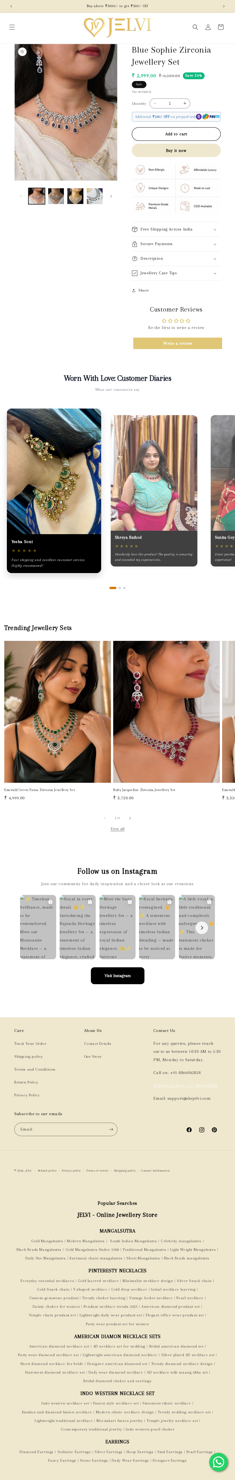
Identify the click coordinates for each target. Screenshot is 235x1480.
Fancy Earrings (62, 1460)
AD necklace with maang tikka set (177, 1372)
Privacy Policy (27, 1095)
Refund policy (47, 1170)
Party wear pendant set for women (117, 1324)
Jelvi (29, 1170)
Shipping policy (28, 1056)
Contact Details (97, 1043)
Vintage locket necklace (151, 1298)
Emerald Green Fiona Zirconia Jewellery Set (39, 790)
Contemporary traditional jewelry (91, 1429)
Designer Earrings (170, 1460)
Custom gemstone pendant (54, 1298)
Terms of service (97, 1170)
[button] (12, 27)
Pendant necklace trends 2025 (111, 1306)
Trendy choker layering (103, 1298)
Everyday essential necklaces (47, 1281)
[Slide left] (20, 196)
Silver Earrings (109, 1452)
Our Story (93, 1056)
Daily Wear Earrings (130, 1460)
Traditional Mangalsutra (144, 1249)
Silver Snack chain (194, 1281)
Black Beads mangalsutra (186, 1258)
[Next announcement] (224, 6)
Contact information (155, 1170)
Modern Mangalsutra (86, 1241)
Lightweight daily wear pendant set (111, 1315)
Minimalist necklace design (148, 1281)
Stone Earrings (94, 1460)
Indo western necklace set (65, 1403)
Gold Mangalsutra (47, 1241)
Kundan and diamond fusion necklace (57, 1412)
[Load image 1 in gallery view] (36, 196)
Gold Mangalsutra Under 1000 (92, 1249)
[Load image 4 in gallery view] (95, 196)
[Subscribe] (111, 1129)
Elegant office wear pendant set (175, 1315)
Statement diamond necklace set (55, 1372)
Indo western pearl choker (150, 1429)
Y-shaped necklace (90, 1289)
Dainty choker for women (56, 1306)
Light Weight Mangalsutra (193, 1249)
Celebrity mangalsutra (181, 1241)
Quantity (139, 103)
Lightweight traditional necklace (64, 1420)
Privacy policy (71, 1170)
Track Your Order (30, 1043)
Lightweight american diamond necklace (120, 1355)
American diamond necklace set (59, 1346)
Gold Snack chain (53, 1289)
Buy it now (176, 150)
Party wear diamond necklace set (48, 1355)
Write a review (177, 343)
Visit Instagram (118, 975)
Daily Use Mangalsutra (46, 1258)
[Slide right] (111, 196)
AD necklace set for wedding (119, 1346)
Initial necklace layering (173, 1289)
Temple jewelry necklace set (172, 1420)
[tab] (112, 588)
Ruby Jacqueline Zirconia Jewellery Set (144, 790)
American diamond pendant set (170, 1306)
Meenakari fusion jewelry (120, 1420)
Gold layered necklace (98, 1281)
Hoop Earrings (140, 1452)
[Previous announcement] (11, 6)
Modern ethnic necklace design (125, 1412)
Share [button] (143, 290)
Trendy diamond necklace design (182, 1364)
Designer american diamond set (117, 1364)
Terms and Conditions (35, 1069)
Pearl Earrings (200, 1452)
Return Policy (26, 1082)
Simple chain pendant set (52, 1315)
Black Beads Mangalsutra (39, 1249)
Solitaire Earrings (74, 1452)
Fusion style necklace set (116, 1403)
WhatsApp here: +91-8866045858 (185, 1085)
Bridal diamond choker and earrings (117, 1381)
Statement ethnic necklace (166, 1403)
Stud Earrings (170, 1452)
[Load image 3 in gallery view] (75, 196)
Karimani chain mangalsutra (96, 1258)
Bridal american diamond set (176, 1346)
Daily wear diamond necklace (116, 1372)
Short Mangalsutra (143, 1258)
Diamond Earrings (36, 1452)
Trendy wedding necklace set (184, 1412)
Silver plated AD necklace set (187, 1355)
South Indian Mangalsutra (133, 1241)
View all (118, 829)
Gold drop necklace (129, 1289)
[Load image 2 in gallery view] (56, 196)
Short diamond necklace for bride (51, 1364)
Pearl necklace (190, 1298)
